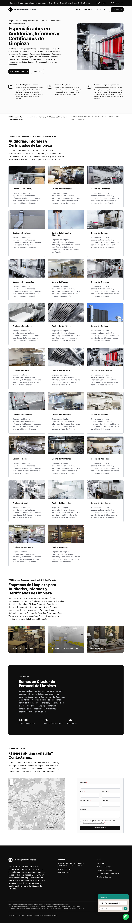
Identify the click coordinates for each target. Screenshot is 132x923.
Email (82, 791)
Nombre (83, 782)
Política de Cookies (104, 867)
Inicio (78, 9)
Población (106, 800)
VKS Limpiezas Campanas (24, 9)
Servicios (87, 9)
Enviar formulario (100, 828)
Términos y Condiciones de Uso (93, 823)
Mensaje (83, 809)
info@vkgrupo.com (64, 872)
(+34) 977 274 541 (64, 869)
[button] (36, 804)
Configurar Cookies (104, 877)
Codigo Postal (85, 800)
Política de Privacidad (104, 821)
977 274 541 (104, 9)
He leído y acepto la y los (99, 822)
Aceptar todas (101, 3)
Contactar (116, 9)
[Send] (125, 908)
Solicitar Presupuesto (17, 71)
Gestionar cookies (117, 3)
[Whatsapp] (126, 917)
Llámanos (36, 71)
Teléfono (105, 791)
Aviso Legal (101, 863)
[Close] (126, 896)
